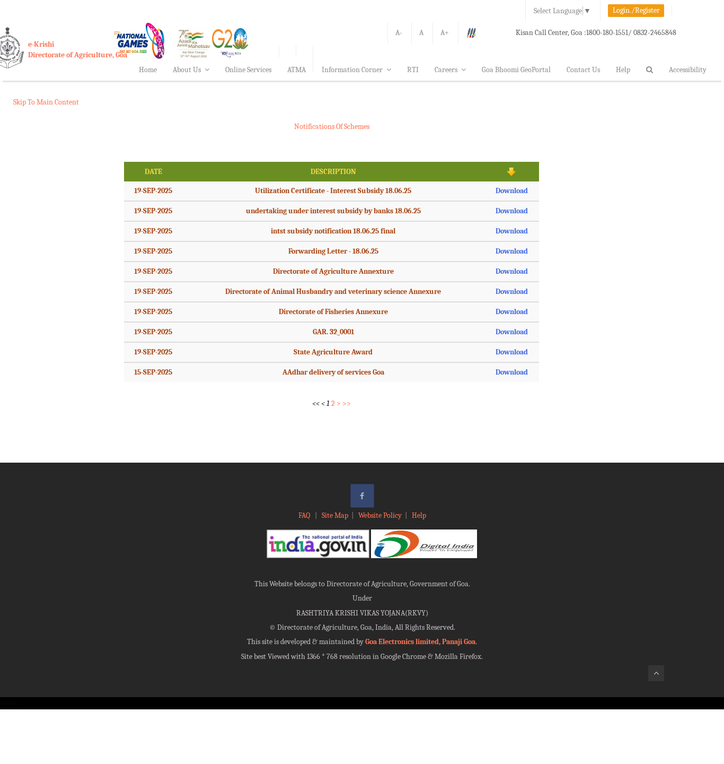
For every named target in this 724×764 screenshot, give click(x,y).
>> (346, 403)
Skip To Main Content (46, 102)
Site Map (335, 515)
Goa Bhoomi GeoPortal (516, 69)
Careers (446, 69)
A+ (444, 32)
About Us (187, 69)
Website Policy (380, 515)
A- (398, 32)
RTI (413, 69)
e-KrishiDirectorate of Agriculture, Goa (77, 49)
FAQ (305, 515)
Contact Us (583, 69)
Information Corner (352, 69)
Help (623, 69)
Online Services (248, 69)
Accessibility (688, 69)
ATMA (296, 69)
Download (512, 190)
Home (148, 69)
